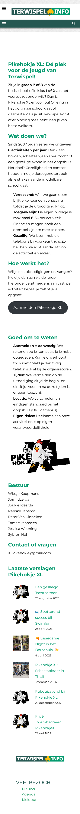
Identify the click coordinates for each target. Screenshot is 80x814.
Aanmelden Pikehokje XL (37, 307)
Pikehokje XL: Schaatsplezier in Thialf (49, 671)
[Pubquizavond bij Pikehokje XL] (22, 699)
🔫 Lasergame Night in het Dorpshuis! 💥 (47, 644)
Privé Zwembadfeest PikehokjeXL (48, 722)
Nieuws (28, 789)
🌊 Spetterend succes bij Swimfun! (47, 617)
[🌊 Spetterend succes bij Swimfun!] (22, 619)
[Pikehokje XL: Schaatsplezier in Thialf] (22, 672)
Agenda (28, 794)
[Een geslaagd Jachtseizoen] (22, 594)
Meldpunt (30, 800)
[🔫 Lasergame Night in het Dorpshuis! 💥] (22, 645)
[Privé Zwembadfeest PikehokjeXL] (22, 723)
